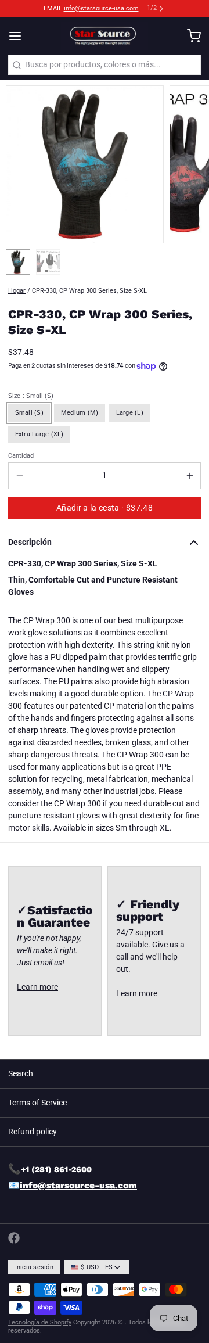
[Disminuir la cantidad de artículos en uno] (19, 476)
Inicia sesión (34, 1267)
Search (20, 1073)
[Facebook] (14, 1238)
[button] (104, 508)
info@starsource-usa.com (101, 8)
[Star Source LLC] (104, 36)
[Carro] (190, 36)
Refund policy (32, 1131)
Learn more (37, 987)
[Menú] (19, 36)
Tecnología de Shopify (39, 1322)
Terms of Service (37, 1102)
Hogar (17, 291)
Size (30, 396)
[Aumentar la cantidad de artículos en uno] (189, 476)
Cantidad (21, 455)
